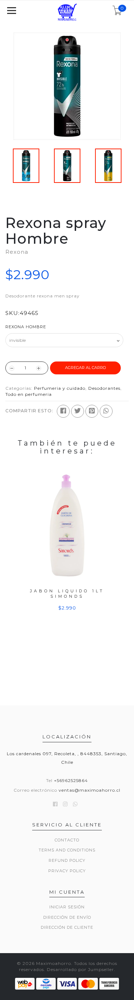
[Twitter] (77, 411)
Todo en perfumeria (28, 394)
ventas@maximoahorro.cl (89, 790)
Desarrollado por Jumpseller (80, 969)
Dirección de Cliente (67, 927)
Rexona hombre (25, 326)
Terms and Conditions (67, 850)
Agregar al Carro (85, 367)
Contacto (67, 840)
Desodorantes (104, 388)
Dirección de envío (67, 917)
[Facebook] (63, 411)
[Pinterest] (91, 411)
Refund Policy (67, 860)
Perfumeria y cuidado (59, 388)
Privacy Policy (67, 870)
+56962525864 (71, 780)
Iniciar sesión (67, 906)
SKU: (12, 313)
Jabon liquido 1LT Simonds (67, 593)
